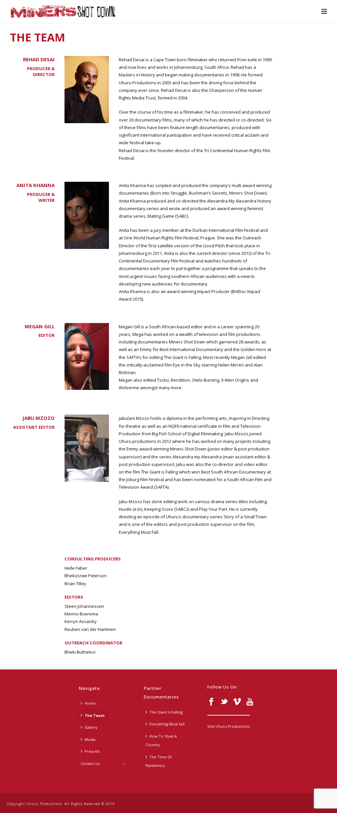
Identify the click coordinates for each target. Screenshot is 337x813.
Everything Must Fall (167, 723)
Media (90, 739)
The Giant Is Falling (166, 712)
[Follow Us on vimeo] (237, 702)
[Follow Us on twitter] (224, 702)
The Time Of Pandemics (158, 761)
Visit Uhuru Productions (228, 726)
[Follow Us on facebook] (211, 702)
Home (90, 703)
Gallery (91, 727)
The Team (95, 715)
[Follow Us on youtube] (250, 702)
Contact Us (90, 763)
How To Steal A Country (161, 740)
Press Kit (92, 751)
